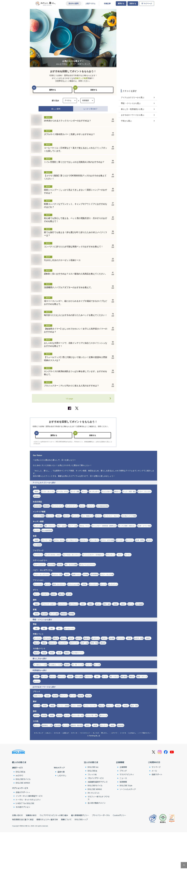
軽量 (52, 715)
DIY (83, 604)
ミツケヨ (123, 733)
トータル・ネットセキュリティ (28, 799)
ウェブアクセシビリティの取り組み (54, 815)
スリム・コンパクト (90, 706)
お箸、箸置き (140, 540)
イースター (37, 638)
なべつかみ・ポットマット (71, 555)
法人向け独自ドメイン (96, 803)
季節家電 (64, 614)
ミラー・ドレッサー (145, 491)
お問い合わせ (17, 815)
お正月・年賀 (139, 638)
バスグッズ (91, 506)
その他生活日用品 (103, 506)
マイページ (148, 3)
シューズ (103, 584)
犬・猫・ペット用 (78, 665)
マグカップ (84, 540)
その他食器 (37, 545)
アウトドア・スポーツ (49, 604)
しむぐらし (61, 775)
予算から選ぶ (126, 120)
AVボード (118, 491)
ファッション (38, 584)
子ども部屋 (79, 676)
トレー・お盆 (73, 526)
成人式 (37, 643)
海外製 (81, 696)
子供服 (86, 574)
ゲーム (131, 604)
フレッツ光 (92, 774)
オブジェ (99, 516)
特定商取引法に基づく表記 (22, 819)
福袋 (148, 638)
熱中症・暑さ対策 (77, 725)
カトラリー (129, 540)
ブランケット (111, 555)
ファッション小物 (74, 584)
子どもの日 (47, 638)
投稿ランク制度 (81, 78)
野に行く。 (105, 733)
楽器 (115, 604)
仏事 (59, 653)
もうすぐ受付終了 (90, 108)
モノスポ (96, 733)
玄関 (70, 676)
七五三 (105, 638)
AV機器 (72, 614)
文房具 (60, 565)
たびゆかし (132, 733)
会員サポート (157, 774)
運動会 (67, 653)
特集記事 (107, 3)
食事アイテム (77, 574)
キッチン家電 (54, 614)
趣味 (36, 604)
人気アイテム (90, 3)
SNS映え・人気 (47, 725)
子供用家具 (94, 574)
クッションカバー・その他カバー (93, 555)
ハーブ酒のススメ (144, 733)
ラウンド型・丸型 (78, 715)
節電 (95, 725)
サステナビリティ (127, 774)
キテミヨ (74, 733)
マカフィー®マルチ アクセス (98, 797)
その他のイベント (78, 653)
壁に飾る (124, 676)
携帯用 (37, 715)
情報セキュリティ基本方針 (47, 819)
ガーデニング (74, 604)
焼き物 (89, 696)
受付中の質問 (73, 3)
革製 (118, 706)
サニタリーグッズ (71, 506)
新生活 (103, 643)
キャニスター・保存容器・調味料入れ (104, 526)
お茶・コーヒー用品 (144, 526)
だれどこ (49, 733)
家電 (36, 614)
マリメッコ (64, 696)
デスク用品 (51, 565)
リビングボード (107, 491)
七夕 (71, 638)
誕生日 (37, 653)
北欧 (48, 696)
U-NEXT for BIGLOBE (25, 803)
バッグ (48, 584)
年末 (129, 638)
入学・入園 (84, 643)
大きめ (60, 715)
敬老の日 (87, 638)
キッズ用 (97, 665)
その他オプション (23, 807)
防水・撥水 (134, 706)
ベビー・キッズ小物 (107, 574)
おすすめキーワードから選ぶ (132, 115)
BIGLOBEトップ (81, 819)
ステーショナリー (40, 565)
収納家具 (37, 496)
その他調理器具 (47, 530)
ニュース (123, 778)
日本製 (55, 696)
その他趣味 (139, 604)
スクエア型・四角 (92, 715)
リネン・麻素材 (77, 706)
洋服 (84, 584)
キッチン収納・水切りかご (127, 526)
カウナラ (114, 733)
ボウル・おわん (59, 540)
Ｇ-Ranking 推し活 (93, 735)
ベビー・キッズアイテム (42, 574)
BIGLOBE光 (20, 771)
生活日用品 (37, 506)
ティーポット (94, 540)
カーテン (128, 555)
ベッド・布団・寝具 (129, 491)
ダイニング (62, 676)
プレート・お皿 (47, 540)
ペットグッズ (94, 584)
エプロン (37, 530)
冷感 (126, 706)
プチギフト (45, 594)
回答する (133, 3)
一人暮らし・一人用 (40, 665)
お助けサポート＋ (23, 792)
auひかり (19, 775)
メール (154, 770)
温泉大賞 (61, 771)
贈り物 (62, 594)
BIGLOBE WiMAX (23, 783)
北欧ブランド (38, 696)
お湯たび (66, 733)
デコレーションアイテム (87, 565)
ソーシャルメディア (128, 789)
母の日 (56, 638)
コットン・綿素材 (63, 706)
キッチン (45, 676)
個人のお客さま (19, 762)
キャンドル (50, 516)
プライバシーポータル (101, 815)
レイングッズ (113, 584)
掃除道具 (47, 506)
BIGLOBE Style (126, 785)
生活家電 (45, 614)
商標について (66, 819)
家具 (36, 491)
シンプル (66, 725)
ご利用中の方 (154, 762)
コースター (120, 540)
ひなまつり (53, 643)
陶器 (52, 706)
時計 (59, 516)
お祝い (54, 594)
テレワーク (104, 725)
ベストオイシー (85, 733)
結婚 (44, 653)
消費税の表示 (31, 815)
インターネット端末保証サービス (29, 796)
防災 (88, 725)
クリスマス (120, 638)
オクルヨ (57, 733)
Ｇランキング (38, 733)
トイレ (105, 676)
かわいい (37, 725)
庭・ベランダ (114, 676)
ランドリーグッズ (57, 506)
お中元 (79, 638)
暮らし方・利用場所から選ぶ (132, 109)
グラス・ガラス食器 (108, 540)
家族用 (67, 665)
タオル (82, 506)
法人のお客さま (91, 762)
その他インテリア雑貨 (129, 516)
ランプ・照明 (75, 491)
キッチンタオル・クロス (53, 555)
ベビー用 (89, 665)
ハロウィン (95, 638)
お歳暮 (112, 638)
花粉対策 (121, 725)
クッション (75, 516)
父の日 (64, 638)
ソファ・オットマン (48, 491)
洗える (102, 706)
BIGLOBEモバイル (23, 779)
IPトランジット (94, 793)
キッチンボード (95, 491)
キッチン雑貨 (38, 526)
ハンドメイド (63, 604)
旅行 (123, 604)
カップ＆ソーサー (72, 540)
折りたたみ (103, 715)
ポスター (67, 516)
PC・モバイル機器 (71, 565)
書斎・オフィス (142, 676)
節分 (44, 643)
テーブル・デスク (62, 491)
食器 (36, 540)
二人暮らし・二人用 (56, 665)
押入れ (132, 676)
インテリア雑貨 (39, 516)
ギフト (37, 594)
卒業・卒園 (94, 643)
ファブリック (38, 555)
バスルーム (88, 676)
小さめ (67, 715)
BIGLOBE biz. (93, 767)
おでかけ (37, 681)
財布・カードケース (59, 584)
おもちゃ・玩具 (57, 574)
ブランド (123, 770)
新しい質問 (55, 108)
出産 (52, 653)
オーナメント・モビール (112, 516)
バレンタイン (63, 643)
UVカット (110, 706)
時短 (113, 725)
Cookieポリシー (119, 815)
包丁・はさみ (62, 526)
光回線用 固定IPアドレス (97, 782)
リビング (53, 676)
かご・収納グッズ (87, 516)
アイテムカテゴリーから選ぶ (132, 97)
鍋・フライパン (50, 526)
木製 (45, 706)
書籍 (91, 604)
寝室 (36, 676)
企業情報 (120, 762)
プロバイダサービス (96, 778)
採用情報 (123, 782)
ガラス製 (37, 706)
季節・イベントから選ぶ (131, 103)
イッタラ (73, 696)
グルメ (98, 604)
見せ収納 (58, 725)
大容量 (44, 715)
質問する (121, 3)
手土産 (69, 594)
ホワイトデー (74, 643)
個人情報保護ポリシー (80, 815)
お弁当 (150, 540)
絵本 (67, 574)
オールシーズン (70, 628)
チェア (85, 491)
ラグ (120, 555)
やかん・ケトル (85, 526)
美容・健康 (107, 604)
